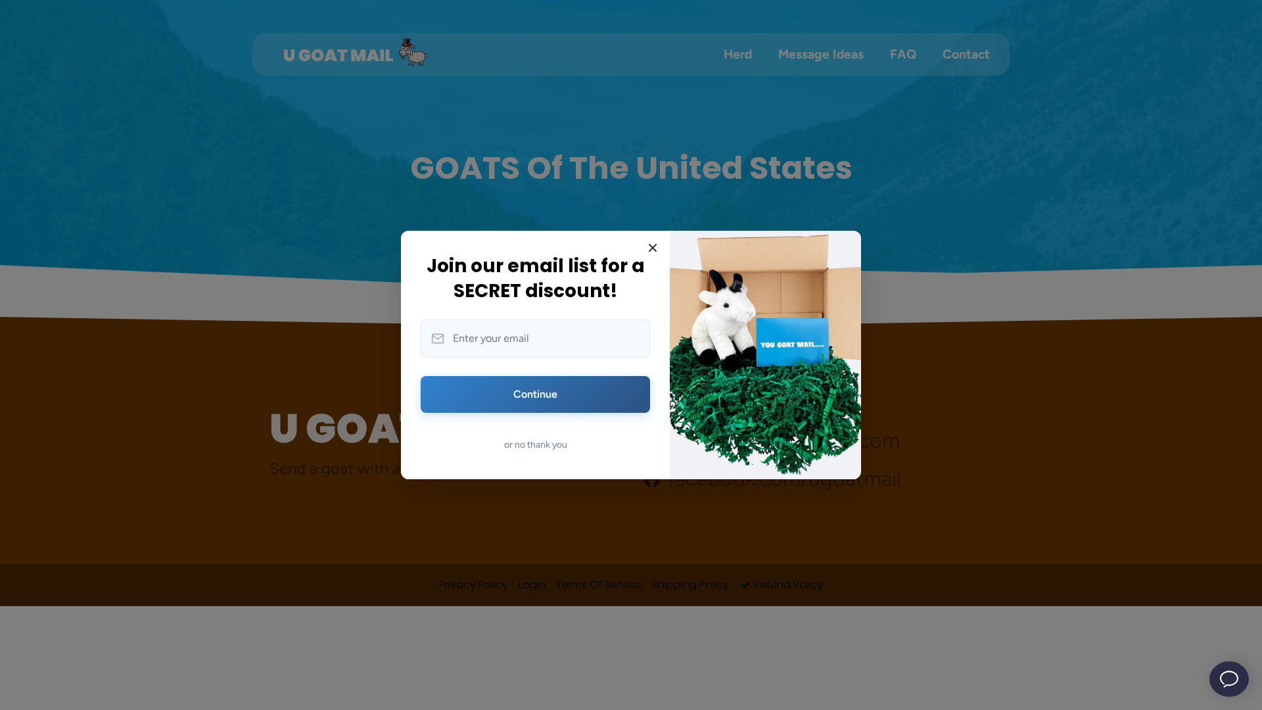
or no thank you (535, 444)
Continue (535, 394)
